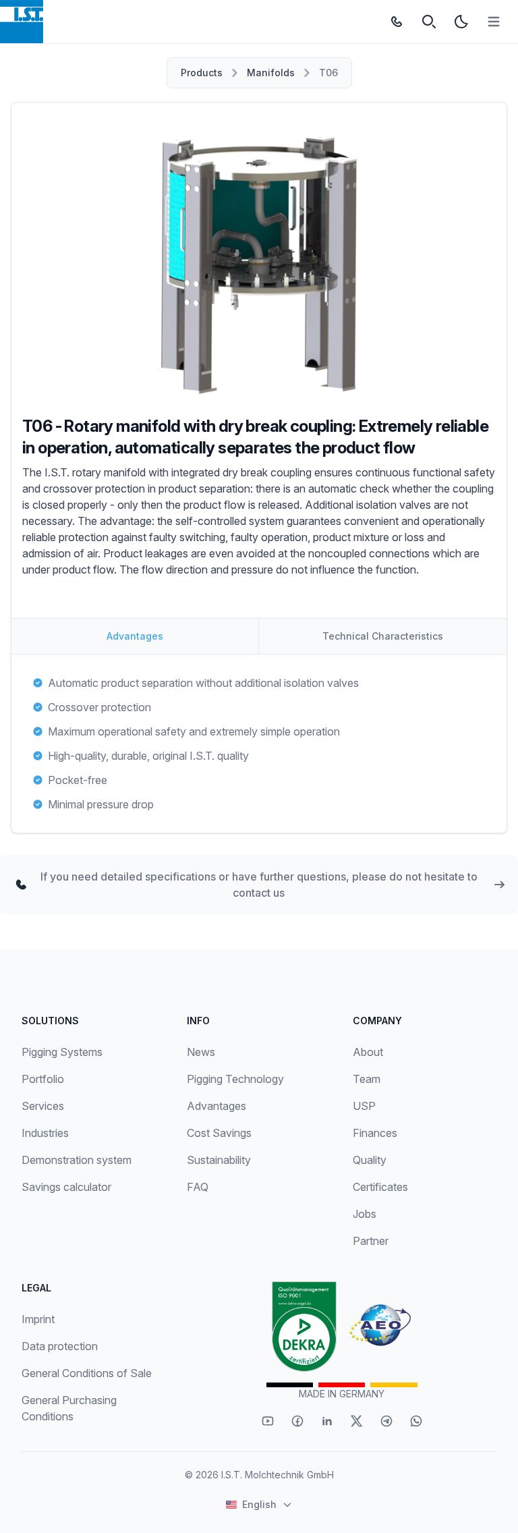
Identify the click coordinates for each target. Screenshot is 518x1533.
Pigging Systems (62, 1052)
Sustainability (219, 1160)
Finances (375, 1133)
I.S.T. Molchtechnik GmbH (277, 1474)
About (368, 1052)
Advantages (216, 1106)
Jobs (364, 1214)
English (259, 1504)
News (201, 1052)
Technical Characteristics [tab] (382, 636)
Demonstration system (77, 1160)
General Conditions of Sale (87, 1373)
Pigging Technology (235, 1079)
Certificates (380, 1187)
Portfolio (43, 1079)
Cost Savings (219, 1133)
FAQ (197, 1187)
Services (43, 1106)
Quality (369, 1160)
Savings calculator (66, 1187)
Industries (45, 1133)
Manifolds (271, 72)
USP (364, 1106)
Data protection (60, 1346)
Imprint (38, 1319)
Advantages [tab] (135, 636)
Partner (370, 1241)
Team (366, 1079)
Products (202, 72)
